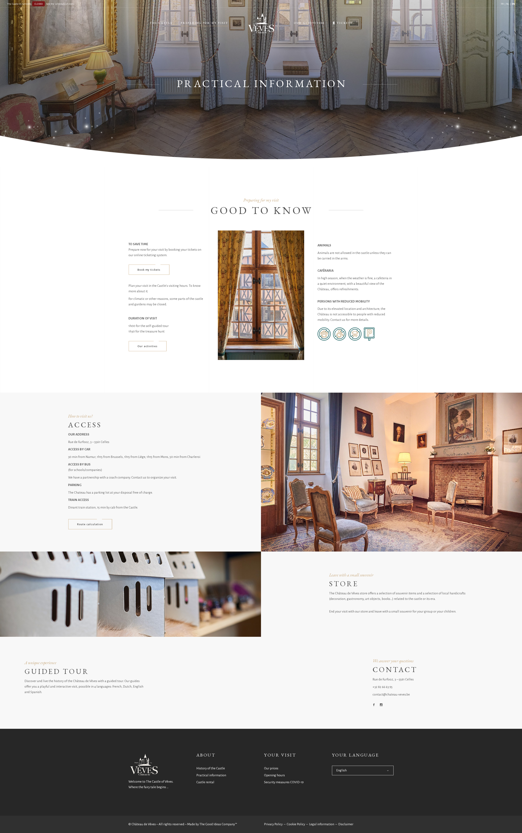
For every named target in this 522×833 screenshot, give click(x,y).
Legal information (321, 824)
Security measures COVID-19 (284, 782)
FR (502, 3)
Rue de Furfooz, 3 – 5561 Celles (393, 679)
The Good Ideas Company (217, 824)
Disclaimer (345, 824)
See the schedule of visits (60, 3)
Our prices (271, 768)
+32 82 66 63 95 (383, 687)
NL (507, 3)
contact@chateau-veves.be (391, 694)
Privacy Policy (273, 824)
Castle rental (205, 782)
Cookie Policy (296, 824)
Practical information (211, 775)
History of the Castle (210, 768)
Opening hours (274, 775)
